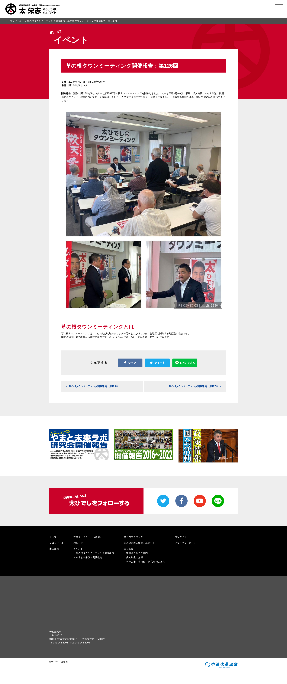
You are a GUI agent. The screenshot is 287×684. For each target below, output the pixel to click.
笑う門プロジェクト (134, 537)
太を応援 (128, 548)
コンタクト (181, 537)
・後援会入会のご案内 (136, 553)
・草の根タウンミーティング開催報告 (93, 553)
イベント (78, 548)
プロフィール (56, 543)
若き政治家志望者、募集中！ (139, 543)
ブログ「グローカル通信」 (87, 537)
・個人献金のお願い (134, 557)
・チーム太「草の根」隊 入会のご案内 (144, 561)
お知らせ (78, 543)
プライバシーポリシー (187, 543)
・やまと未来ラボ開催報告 (87, 557)
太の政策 (54, 548)
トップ (53, 537)
